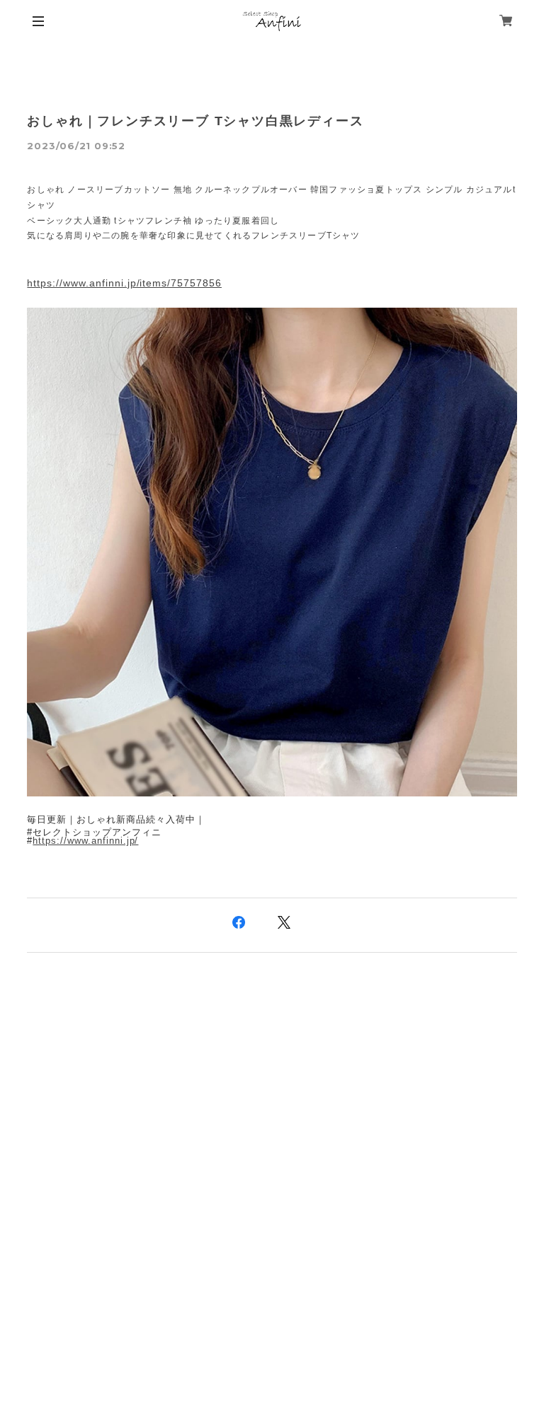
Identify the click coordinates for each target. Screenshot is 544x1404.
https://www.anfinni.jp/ (85, 840)
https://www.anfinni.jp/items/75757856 (124, 283)
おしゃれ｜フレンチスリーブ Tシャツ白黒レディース (195, 121)
